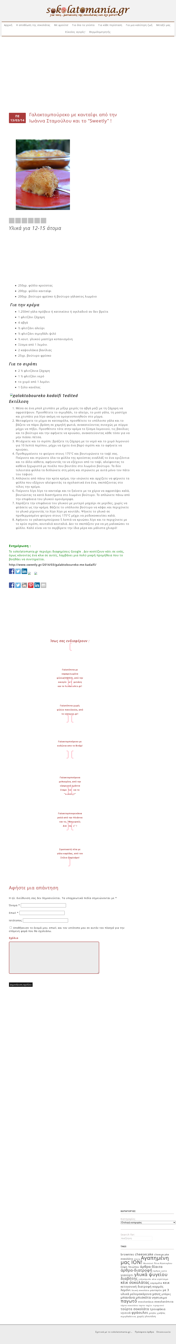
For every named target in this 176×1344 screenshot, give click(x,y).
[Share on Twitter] (18, 220)
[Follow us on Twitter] (18, 571)
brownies (127, 1254)
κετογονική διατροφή (136, 1286)
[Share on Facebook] (11, 220)
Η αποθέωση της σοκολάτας (33, 25)
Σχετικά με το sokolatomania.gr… (113, 1331)
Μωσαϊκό (148, 1263)
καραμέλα (156, 1283)
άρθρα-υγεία (160, 1271)
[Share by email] (43, 220)
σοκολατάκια (145, 1301)
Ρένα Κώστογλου (163, 1263)
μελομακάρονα (141, 1294)
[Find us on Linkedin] (24, 571)
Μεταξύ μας (163, 25)
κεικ (166, 1282)
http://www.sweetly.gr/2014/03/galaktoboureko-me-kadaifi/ (52, 565)
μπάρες (166, 1294)
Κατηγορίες (128, 1219)
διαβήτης (129, 1278)
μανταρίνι (156, 1290)
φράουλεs (139, 1312)
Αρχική (8, 25)
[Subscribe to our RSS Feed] (31, 574)
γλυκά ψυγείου (151, 1274)
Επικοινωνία (163, 1331)
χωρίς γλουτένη (146, 1316)
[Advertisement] (88, 49)
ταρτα (142, 1305)
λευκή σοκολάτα (140, 1290)
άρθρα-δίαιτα (151, 1266)
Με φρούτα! (61, 25)
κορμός (157, 1286)
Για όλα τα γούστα (83, 25)
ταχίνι (149, 1305)
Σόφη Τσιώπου (130, 1267)
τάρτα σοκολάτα (129, 1305)
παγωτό (129, 1301)
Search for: (128, 1234)
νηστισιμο (159, 1297)
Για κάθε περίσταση (110, 25)
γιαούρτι (127, 1275)
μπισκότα (143, 1297)
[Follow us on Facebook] (11, 571)
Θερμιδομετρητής (100, 32)
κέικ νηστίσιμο (160, 1279)
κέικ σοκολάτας (135, 1282)
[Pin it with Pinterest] (31, 220)
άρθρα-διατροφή (136, 1270)
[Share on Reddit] (24, 220)
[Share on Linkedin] (37, 220)
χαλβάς (152, 1313)
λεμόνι (126, 1290)
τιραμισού (158, 1305)
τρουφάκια (158, 1309)
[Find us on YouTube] (37, 574)
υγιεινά (126, 1312)
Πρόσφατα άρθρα (144, 1331)
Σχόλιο (13, 938)
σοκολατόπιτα (163, 1301)
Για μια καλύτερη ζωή (139, 25)
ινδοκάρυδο (145, 1279)
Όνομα (14, 905)
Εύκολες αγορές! (75, 32)
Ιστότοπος (15, 920)
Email (14, 912)
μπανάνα (128, 1297)
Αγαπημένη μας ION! (145, 1260)
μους (156, 1294)
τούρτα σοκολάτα (135, 1309)
